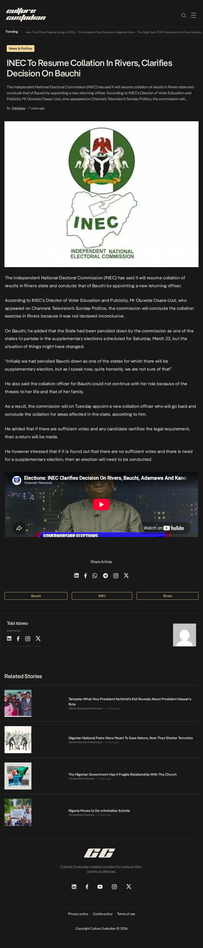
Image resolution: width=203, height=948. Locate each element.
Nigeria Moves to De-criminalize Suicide (99, 811)
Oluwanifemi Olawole (81, 778)
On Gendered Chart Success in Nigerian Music (100, 32)
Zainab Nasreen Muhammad (85, 708)
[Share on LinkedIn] (76, 576)
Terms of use (126, 914)
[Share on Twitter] (126, 576)
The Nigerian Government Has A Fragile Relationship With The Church (123, 774)
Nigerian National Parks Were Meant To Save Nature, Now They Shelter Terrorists (131, 738)
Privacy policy (78, 914)
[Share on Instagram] (115, 576)
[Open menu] (193, 15)
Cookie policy (103, 914)
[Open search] (183, 15)
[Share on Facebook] (85, 576)
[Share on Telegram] (105, 576)
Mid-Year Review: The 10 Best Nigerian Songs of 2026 (36, 32)
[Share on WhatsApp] (94, 576)
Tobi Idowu (18, 108)
